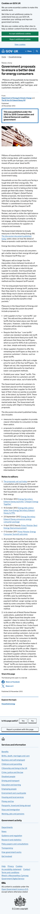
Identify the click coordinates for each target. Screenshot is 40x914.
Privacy (11, 866)
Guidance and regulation (12, 835)
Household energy (15, 57)
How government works (11, 852)
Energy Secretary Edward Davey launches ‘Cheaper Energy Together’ (21, 501)
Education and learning (11, 785)
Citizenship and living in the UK (14, 768)
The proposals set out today (15, 481)
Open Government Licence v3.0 (15, 889)
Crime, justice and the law (12, 772)
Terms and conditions (10, 872)
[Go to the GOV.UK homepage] (10, 51)
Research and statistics (11, 840)
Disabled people (8, 776)
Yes (24, 721)
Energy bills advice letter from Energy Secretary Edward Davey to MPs (19, 510)
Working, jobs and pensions (13, 814)
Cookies (19, 866)
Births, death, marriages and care (16, 756)
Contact (26, 869)
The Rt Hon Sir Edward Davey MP (14, 100)
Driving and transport (10, 780)
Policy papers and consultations (15, 844)
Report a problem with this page (20, 729)
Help (4, 866)
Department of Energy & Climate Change (17, 98)
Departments (7, 827)
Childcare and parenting (12, 764)
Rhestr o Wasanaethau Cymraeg (15, 875)
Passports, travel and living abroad (16, 805)
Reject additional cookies (20, 39)
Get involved (7, 856)
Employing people (9, 789)
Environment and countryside (14, 793)
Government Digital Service (13, 878)
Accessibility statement (11, 869)
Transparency (7, 848)
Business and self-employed (13, 760)
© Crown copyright (20, 908)
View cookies (20, 44)
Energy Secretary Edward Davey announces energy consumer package (19, 519)
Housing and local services (13, 797)
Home (4, 57)
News (4, 831)
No (34, 721)
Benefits (5, 751)
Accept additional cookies (20, 33)
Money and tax (8, 801)
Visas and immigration (11, 809)
